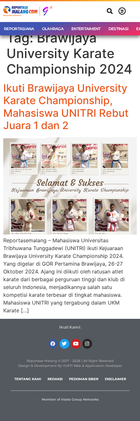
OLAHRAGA (52, 28)
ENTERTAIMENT (86, 28)
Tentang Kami (27, 379)
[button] (110, 11)
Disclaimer (115, 379)
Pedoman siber (83, 379)
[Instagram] (87, 344)
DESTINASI (118, 28)
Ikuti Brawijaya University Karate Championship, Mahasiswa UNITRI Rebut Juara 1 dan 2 (66, 107)
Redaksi (55, 379)
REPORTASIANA (19, 28)
